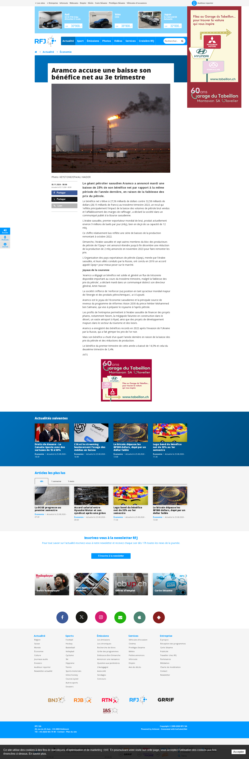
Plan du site (71, 732)
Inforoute (64, 3)
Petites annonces (136, 655)
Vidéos (118, 40)
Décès (90, 3)
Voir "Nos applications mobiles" (52, 584)
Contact (163, 671)
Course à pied (72, 679)
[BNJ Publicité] (55, 700)
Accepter (238, 751)
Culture (37, 655)
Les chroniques (104, 643)
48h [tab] (41, 481)
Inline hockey (72, 675)
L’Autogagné (102, 667)
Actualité (68, 40)
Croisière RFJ (146, 40)
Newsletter (165, 675)
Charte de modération (170, 667)
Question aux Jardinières (108, 663)
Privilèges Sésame (117, 3)
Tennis (68, 667)
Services (131, 40)
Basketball (70, 647)
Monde (37, 647)
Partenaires (165, 659)
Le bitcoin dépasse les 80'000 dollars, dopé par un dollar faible (129, 447)
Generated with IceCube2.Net (174, 729)
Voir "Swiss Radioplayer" (170, 584)
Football (69, 640)
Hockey (69, 643)
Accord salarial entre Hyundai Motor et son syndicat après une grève (90, 510)
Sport (80, 40)
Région (37, 640)
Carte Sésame (101, 3)
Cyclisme (70, 655)
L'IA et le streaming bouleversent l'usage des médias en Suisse (89, 447)
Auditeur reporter (42, 667)
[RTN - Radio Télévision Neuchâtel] (110, 700)
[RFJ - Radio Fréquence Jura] (138, 700)
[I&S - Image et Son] (110, 711)
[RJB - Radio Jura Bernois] (83, 700)
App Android (159, 617)
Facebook (62, 617)
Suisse (37, 643)
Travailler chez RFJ (168, 655)
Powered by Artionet (150, 729)
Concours (101, 679)
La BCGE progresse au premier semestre (48, 509)
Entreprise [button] (53, 3)
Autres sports (72, 683)
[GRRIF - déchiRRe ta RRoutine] (166, 700)
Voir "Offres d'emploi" (91, 584)
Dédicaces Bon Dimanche (108, 655)
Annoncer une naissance (108, 659)
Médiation (164, 663)
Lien (59, 205)
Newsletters (120, 617)
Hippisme (70, 663)
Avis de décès (135, 667)
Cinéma (132, 643)
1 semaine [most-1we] (56, 481)
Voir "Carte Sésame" (130, 584)
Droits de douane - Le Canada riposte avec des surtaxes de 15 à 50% (50, 447)
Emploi (83, 3)
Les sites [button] (40, 3)
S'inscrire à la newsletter (111, 556)
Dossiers (38, 663)
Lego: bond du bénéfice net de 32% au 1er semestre (167, 447)
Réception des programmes (173, 643)
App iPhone (140, 617)
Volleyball (70, 651)
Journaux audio (41, 659)
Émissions (93, 40)
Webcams (74, 3)
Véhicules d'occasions (137, 3)
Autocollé (101, 671)
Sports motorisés (73, 671)
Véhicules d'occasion (138, 640)
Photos (106, 40)
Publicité (164, 651)
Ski (67, 659)
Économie (66, 51)
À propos (164, 640)
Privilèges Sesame (137, 647)
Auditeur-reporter (205, 3)
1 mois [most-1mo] (71, 481)
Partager (61, 192)
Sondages (101, 675)
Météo (132, 651)
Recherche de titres (106, 647)
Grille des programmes (107, 651)
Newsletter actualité (43, 671)
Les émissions (103, 640)
